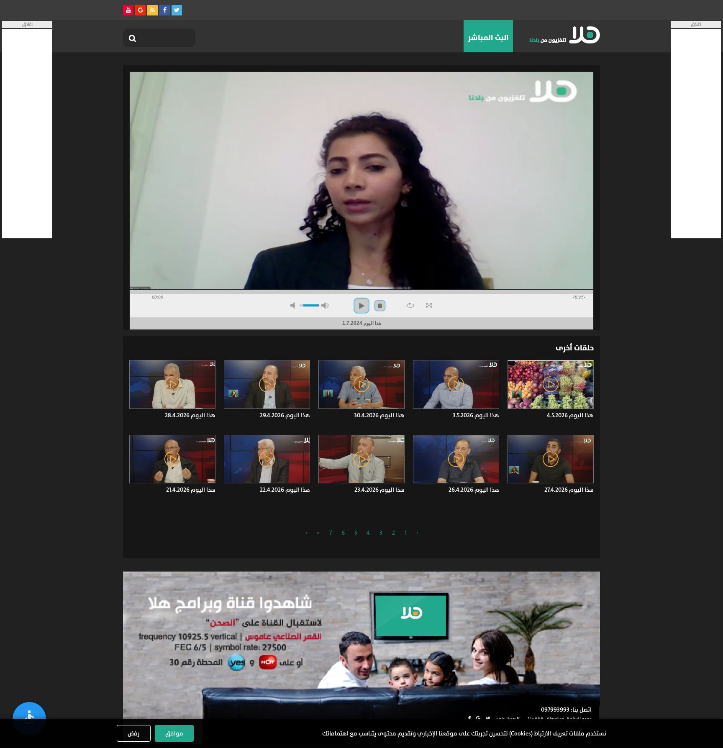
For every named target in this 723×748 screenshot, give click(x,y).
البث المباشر (488, 38)
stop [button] (380, 305)
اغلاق (696, 24)
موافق (174, 733)
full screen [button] (429, 305)
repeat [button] (410, 305)
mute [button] (294, 305)
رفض (134, 733)
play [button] (361, 305)
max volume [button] (325, 305)
